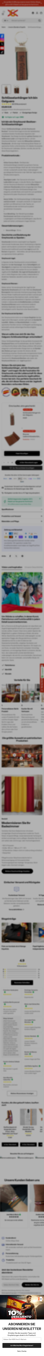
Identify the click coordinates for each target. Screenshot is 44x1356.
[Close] (40, 1299)
